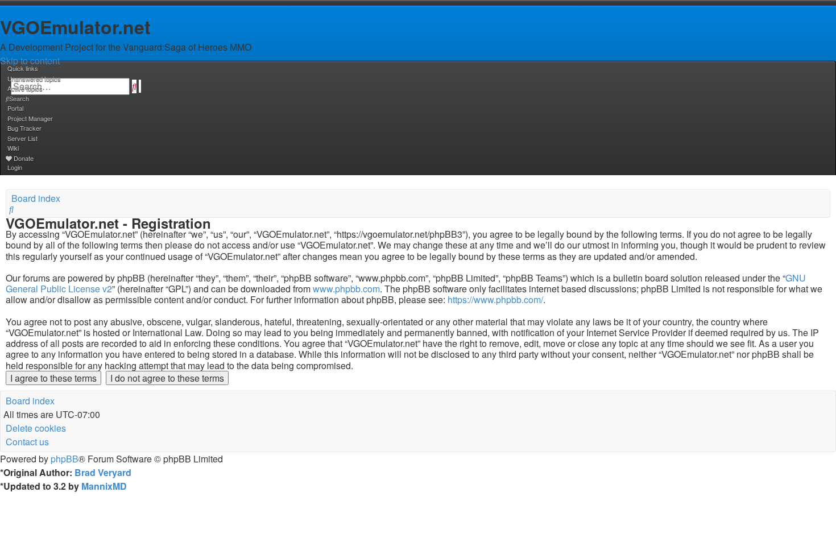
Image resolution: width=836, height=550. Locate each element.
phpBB (64, 458)
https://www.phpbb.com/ (495, 299)
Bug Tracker (24, 128)
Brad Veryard (103, 472)
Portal (15, 108)
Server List (22, 138)
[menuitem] (33, 78)
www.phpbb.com (346, 288)
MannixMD (104, 486)
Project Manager (30, 118)
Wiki (13, 147)
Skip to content (30, 60)
